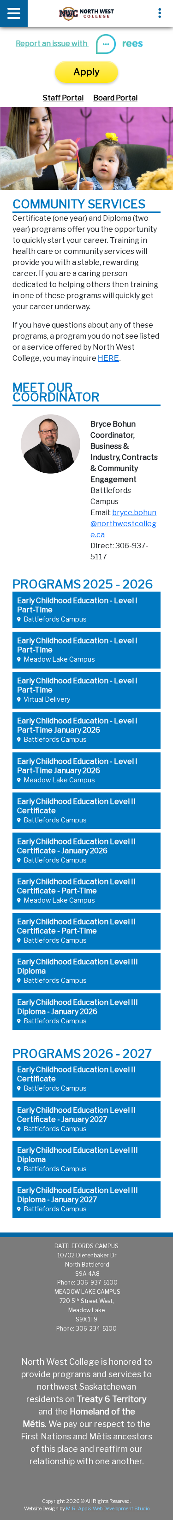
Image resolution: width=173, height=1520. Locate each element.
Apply (86, 71)
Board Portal (115, 98)
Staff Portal (63, 98)
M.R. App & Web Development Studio (107, 1509)
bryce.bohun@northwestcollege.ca (123, 523)
